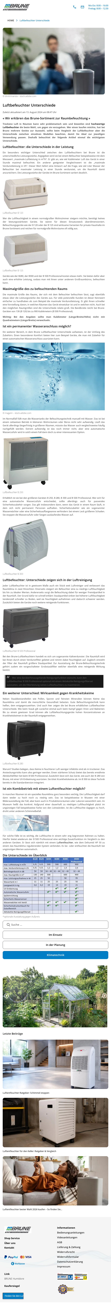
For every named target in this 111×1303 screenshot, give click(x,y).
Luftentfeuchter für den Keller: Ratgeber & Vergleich (29, 1151)
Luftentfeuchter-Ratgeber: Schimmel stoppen (26, 1093)
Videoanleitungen (67, 1238)
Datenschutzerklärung (70, 1262)
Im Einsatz (55, 935)
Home (10, 20)
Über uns (9, 1243)
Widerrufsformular (68, 1257)
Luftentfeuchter (65, 842)
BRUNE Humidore (14, 1279)
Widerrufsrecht (66, 1252)
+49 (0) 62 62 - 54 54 (74, 7)
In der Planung (55, 945)
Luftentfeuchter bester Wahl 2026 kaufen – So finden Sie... (32, 1210)
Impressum (63, 1267)
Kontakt (9, 1248)
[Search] (8, 924)
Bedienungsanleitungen (70, 1233)
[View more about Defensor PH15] (55, 996)
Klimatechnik (55, 955)
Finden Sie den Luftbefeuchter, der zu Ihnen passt (14, 1295)
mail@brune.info (82, 7)
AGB (59, 1243)
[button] (6, 996)
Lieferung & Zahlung (68, 1247)
